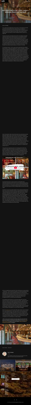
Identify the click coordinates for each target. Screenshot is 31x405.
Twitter (8, 354)
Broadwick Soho (8, 309)
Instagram (9, 354)
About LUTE (24, 375)
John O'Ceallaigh (5, 347)
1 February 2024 (9, 347)
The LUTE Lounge (25, 379)
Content (24, 378)
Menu (29, 1)
